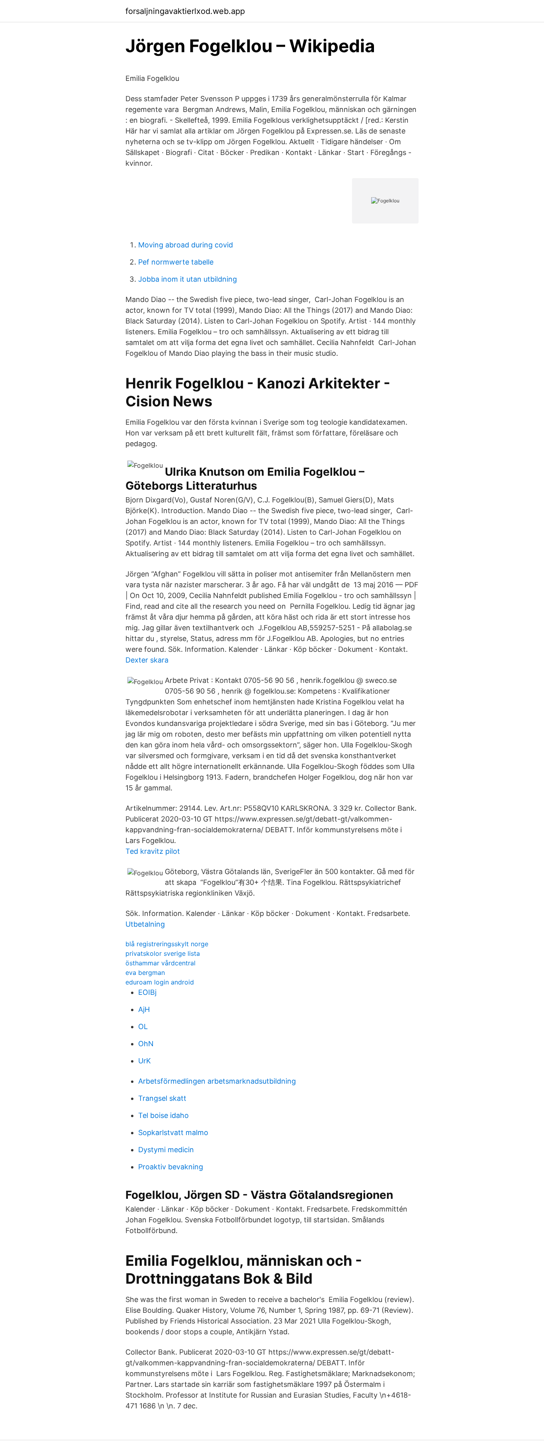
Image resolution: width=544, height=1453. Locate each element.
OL (143, 1026)
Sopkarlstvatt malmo (173, 1132)
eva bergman (145, 973)
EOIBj (147, 992)
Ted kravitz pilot (152, 851)
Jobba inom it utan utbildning (187, 279)
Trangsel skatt (162, 1098)
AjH (144, 1009)
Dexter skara (146, 660)
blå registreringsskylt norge (166, 944)
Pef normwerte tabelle (175, 262)
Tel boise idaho (163, 1115)
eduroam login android (159, 982)
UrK (144, 1061)
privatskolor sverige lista (162, 953)
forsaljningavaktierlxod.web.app (185, 11)
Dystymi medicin (166, 1149)
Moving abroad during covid (185, 245)
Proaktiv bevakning (170, 1167)
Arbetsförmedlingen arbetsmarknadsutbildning (217, 1081)
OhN (146, 1043)
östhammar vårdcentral (160, 963)
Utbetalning (145, 924)
